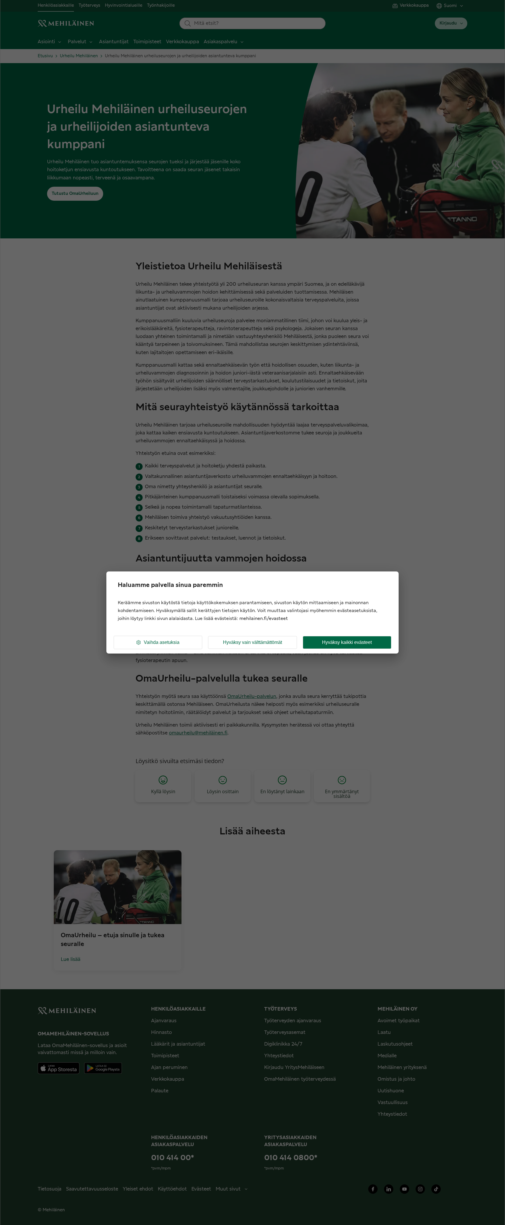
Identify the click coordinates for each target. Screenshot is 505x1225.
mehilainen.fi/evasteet (263, 618)
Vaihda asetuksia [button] (161, 642)
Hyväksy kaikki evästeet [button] (347, 642)
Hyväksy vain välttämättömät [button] (252, 642)
